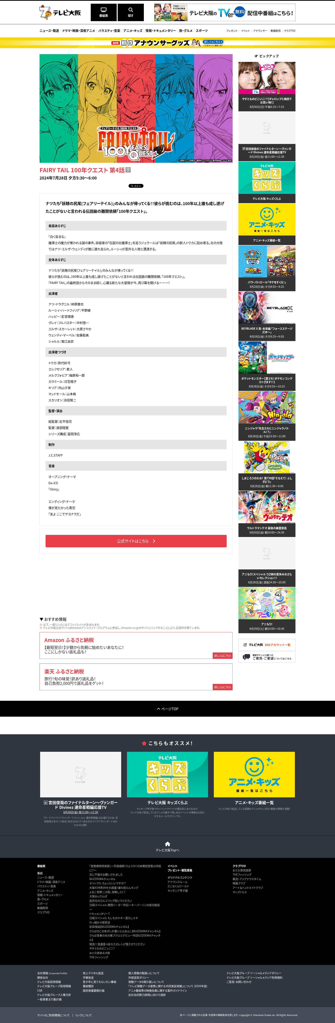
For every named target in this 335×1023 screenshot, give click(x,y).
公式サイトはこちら (133, 541)
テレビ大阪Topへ (167, 850)
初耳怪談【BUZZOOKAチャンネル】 (109, 927)
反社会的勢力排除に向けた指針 (147, 995)
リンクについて (83, 1015)
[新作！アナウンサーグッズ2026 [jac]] (167, 42)
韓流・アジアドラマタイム (247, 879)
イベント (245, 30)
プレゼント (232, 30)
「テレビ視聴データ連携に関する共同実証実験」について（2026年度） (168, 986)
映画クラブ (239, 883)
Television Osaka (262, 1015)
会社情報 (52, 973)
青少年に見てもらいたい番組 (99, 982)
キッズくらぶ (240, 892)
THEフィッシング (98, 957)
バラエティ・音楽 (46, 886)
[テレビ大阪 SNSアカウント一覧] (266, 649)
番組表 (41, 866)
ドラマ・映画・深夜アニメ (51, 882)
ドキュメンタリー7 (99, 914)
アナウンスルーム (177, 882)
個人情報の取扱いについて (144, 973)
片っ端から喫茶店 (99, 922)
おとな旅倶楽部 (242, 870)
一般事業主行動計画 (49, 999)
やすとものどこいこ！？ (102, 948)
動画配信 (276, 30)
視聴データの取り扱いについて (146, 982)
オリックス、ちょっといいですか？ (107, 883)
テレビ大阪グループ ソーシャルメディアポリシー (254, 973)
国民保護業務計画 (93, 990)
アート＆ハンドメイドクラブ (248, 888)
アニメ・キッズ (45, 890)
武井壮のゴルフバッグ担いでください (110, 901)
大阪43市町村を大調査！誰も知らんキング (113, 888)
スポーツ (42, 903)
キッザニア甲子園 (178, 890)
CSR (39, 990)
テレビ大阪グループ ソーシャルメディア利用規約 (254, 977)
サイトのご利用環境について (53, 1015)
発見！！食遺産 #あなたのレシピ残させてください (117, 944)
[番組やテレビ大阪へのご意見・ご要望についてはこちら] (266, 661)
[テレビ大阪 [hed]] (60, 12)
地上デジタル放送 (93, 973)
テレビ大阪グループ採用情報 (54, 986)
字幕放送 (88, 977)
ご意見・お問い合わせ (239, 982)
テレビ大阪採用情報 (49, 982)
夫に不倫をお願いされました (106, 874)
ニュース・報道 (45, 877)
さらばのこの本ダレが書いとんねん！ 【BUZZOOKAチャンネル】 (125, 931)
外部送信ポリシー (138, 977)
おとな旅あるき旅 (99, 953)
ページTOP (169, 708)
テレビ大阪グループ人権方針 (54, 995)
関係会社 (42, 977)
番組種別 (88, 986)
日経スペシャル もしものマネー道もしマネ (113, 918)
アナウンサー (260, 30)
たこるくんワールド (178, 886)
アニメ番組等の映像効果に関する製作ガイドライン (157, 990)
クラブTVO (289, 30)
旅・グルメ (43, 899)
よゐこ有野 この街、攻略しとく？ (107, 892)
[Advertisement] (136, 585)
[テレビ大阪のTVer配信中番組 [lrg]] (224, 20)
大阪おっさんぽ (98, 896)
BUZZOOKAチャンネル (102, 879)
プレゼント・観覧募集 (180, 870)
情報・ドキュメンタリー (50, 895)
